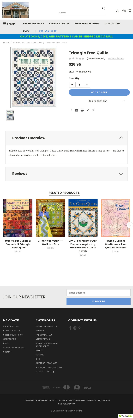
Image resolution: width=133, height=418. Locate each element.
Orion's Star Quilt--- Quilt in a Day (50, 242)
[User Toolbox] (117, 10)
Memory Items (43, 339)
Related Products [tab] (64, 193)
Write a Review (116, 58)
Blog (26, 30)
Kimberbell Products (46, 363)
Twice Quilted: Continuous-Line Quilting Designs (116, 244)
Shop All (40, 330)
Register (19, 347)
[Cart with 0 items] (129, 10)
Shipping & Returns (87, 23)
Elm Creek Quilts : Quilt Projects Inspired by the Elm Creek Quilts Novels (83, 246)
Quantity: (74, 78)
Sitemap (7, 351)
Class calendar (59, 23)
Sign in (7, 347)
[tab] (66, 138)
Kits (38, 359)
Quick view (18, 214)
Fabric (39, 350)
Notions (40, 354)
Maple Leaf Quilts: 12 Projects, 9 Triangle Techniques (18, 244)
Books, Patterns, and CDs (49, 367)
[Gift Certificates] (124, 10)
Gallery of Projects (46, 326)
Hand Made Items (44, 334)
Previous (128, 408)
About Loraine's (33, 23)
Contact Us (112, 23)
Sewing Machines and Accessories (47, 345)
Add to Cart (18, 220)
